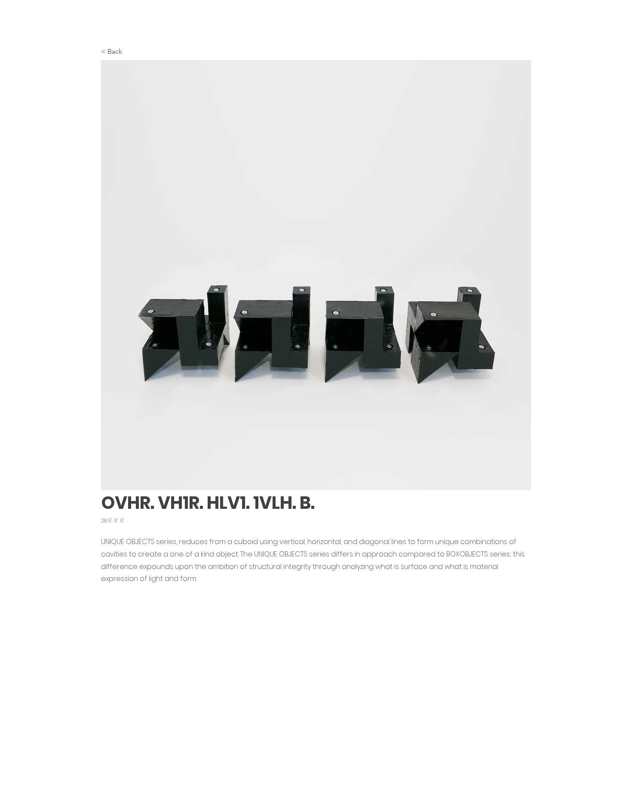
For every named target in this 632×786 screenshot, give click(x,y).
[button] (316, 275)
